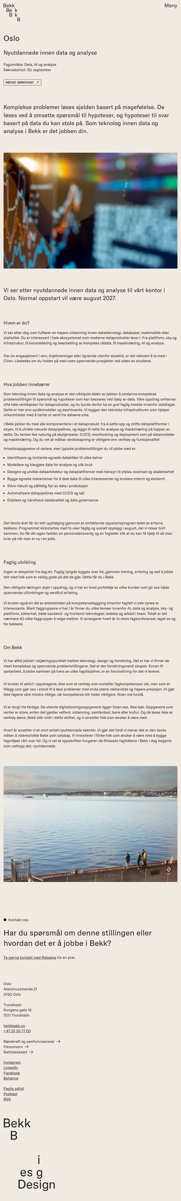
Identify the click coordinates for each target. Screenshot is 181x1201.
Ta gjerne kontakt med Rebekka (30, 957)
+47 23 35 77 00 (17, 1030)
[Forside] (12, 12)
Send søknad (20, 82)
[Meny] (169, 6)
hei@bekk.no (14, 1025)
